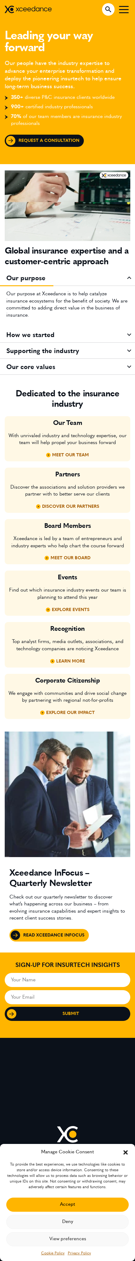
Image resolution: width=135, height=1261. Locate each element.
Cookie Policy (53, 1253)
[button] (125, 1152)
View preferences (67, 1239)
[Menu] (123, 9)
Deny (67, 1221)
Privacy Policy (79, 1253)
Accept (67, 1204)
